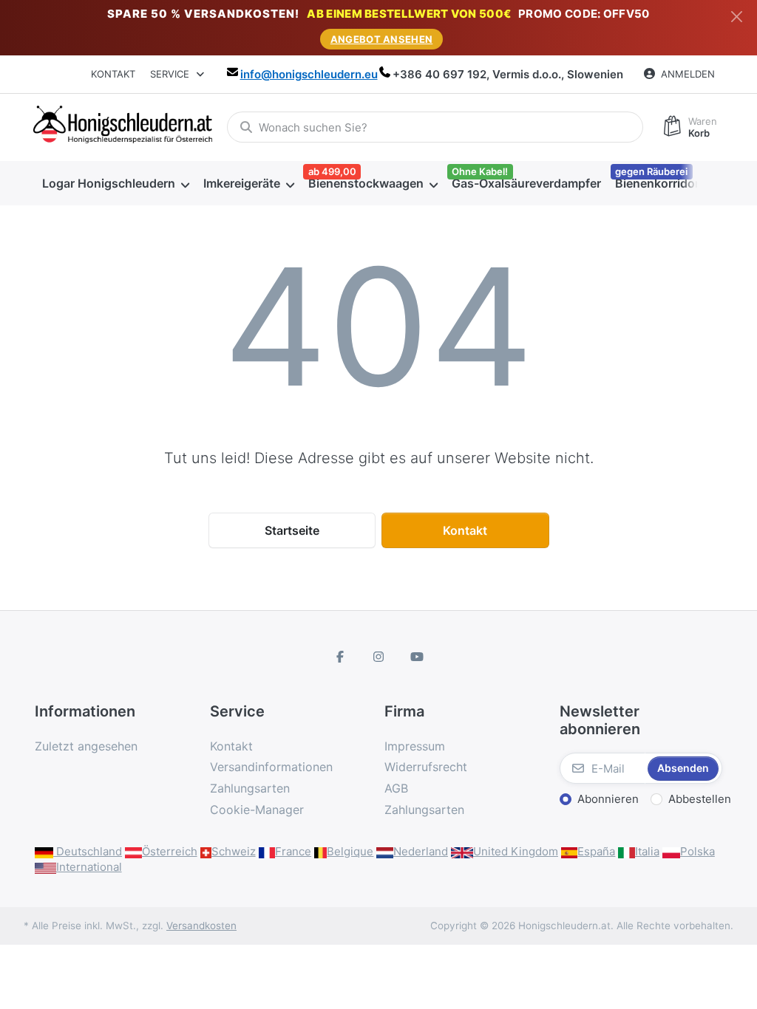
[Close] (736, 16)
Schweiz (233, 851)
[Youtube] (417, 656)
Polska (697, 851)
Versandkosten (201, 925)
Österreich (169, 851)
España (596, 851)
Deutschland (87, 851)
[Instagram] (378, 656)
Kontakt (113, 74)
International (89, 867)
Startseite (292, 530)
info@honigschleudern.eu (309, 74)
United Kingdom (515, 851)
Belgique (350, 851)
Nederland (420, 851)
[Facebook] (341, 656)
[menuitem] (115, 183)
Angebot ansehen (381, 39)
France (293, 851)
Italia (647, 851)
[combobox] (435, 127)
